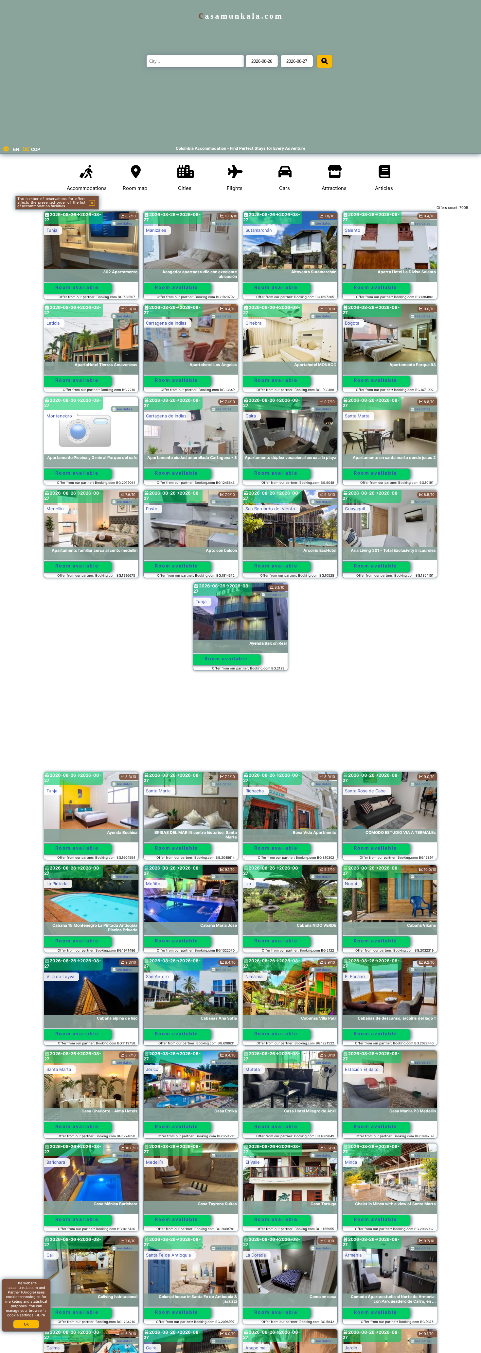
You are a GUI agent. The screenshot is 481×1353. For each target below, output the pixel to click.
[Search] (324, 61)
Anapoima (255, 1347)
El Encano (355, 976)
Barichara (55, 1162)
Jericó (152, 1069)
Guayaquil (355, 508)
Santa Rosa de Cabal (365, 790)
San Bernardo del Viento (270, 508)
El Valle (252, 1162)
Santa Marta (357, 415)
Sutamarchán (258, 230)
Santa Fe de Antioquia (168, 1255)
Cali (50, 1255)
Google (28, 1292)
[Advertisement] (240, 724)
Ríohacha (254, 790)
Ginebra (253, 323)
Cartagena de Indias (166, 323)
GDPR (40, 1315)
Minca (351, 1162)
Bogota (352, 323)
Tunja (51, 230)
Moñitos (154, 883)
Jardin (351, 1347)
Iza (248, 883)
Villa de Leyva (60, 976)
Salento (352, 230)
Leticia (53, 323)
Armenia (353, 1255)
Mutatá (252, 1069)
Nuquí (351, 883)
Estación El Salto (362, 1069)
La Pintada (56, 883)
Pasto (151, 508)
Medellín (55, 508)
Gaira (250, 415)
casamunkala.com (240, 15)
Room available (76, 287)
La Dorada (255, 1255)
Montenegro (59, 415)
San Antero (157, 976)
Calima (53, 1347)
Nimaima (253, 976)
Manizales (156, 230)
